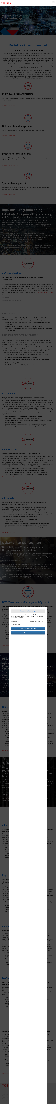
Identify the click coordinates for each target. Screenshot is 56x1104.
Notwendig (17, 621)
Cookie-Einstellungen (17, 636)
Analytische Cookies (37, 621)
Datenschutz (29, 636)
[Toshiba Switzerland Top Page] (5, 3)
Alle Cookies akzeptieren (28, 629)
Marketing (16, 624)
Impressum (37, 636)
